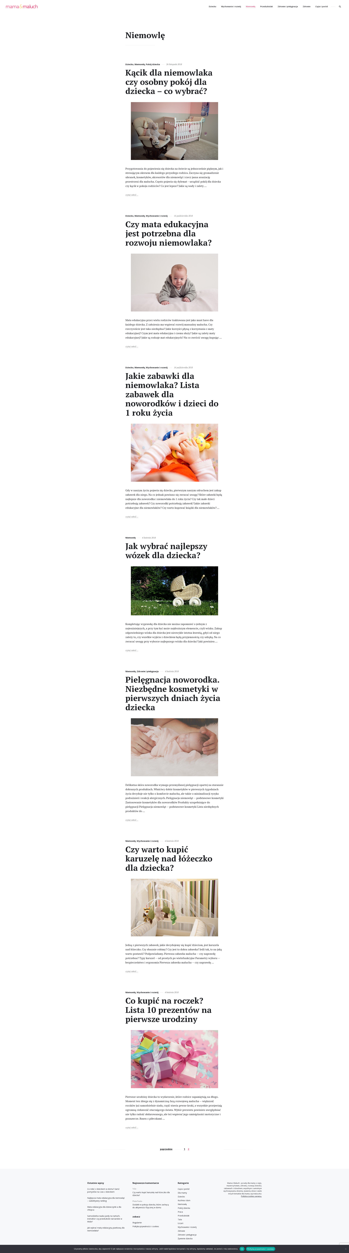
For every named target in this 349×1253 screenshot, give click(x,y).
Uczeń (180, 1223)
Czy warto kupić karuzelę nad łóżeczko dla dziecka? (168, 858)
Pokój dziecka (153, 64)
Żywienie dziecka (185, 1238)
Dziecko (212, 6)
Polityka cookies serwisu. (251, 1196)
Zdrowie (306, 6)
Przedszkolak (266, 6)
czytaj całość (131, 194)
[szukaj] (340, 6)
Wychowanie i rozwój (231, 6)
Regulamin (137, 1222)
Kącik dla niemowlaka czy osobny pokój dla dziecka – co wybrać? (169, 81)
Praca (180, 1212)
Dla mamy (182, 1192)
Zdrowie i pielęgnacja (288, 6)
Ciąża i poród (321, 6)
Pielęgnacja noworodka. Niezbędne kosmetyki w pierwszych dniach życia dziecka (172, 693)
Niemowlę (250, 6)
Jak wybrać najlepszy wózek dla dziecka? (166, 551)
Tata (180, 1219)
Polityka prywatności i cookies (146, 1226)
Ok (242, 1249)
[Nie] (345, 1249)
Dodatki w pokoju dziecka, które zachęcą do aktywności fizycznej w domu (151, 1206)
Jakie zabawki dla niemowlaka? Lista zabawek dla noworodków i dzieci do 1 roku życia (172, 394)
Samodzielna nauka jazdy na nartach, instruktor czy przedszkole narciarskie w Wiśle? (104, 1219)
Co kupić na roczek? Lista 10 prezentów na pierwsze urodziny (168, 1009)
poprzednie (166, 1149)
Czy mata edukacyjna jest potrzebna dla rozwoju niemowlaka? (168, 233)
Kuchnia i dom (184, 1200)
